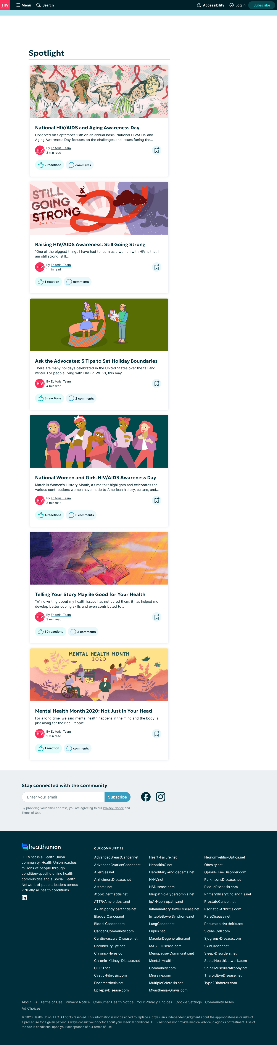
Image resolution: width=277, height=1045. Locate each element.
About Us (29, 1002)
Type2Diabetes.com (220, 983)
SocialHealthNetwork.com (225, 960)
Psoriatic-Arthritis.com (222, 909)
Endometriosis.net (109, 983)
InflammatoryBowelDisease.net (174, 909)
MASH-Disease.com (165, 946)
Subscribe (261, 5)
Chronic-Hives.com (110, 953)
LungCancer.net (162, 924)
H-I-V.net (156, 879)
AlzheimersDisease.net (112, 879)
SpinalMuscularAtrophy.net (226, 968)
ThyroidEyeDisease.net (223, 975)
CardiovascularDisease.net (116, 938)
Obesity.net (213, 865)
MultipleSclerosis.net (166, 983)
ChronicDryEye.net (109, 946)
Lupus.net (157, 931)
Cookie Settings (189, 1002)
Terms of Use (31, 812)
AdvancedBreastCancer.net (116, 857)
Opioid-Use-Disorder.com (225, 872)
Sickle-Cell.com (217, 931)
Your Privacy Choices (154, 1002)
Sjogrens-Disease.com (222, 938)
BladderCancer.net (109, 916)
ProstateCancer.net (220, 901)
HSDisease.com (162, 887)
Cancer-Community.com (114, 931)
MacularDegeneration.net (169, 938)
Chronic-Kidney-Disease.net (117, 960)
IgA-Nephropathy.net (166, 901)
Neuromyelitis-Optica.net (224, 857)
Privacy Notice (113, 808)
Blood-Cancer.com (109, 924)
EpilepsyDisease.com (111, 990)
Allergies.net (104, 872)
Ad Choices (31, 1008)
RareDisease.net (217, 916)
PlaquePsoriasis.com (221, 887)
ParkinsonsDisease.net (222, 879)
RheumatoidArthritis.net (223, 924)
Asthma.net (103, 887)
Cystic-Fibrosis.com (110, 975)
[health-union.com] (41, 848)
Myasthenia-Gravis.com (168, 990)
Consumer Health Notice (113, 1002)
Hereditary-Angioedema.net (172, 872)
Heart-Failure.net (163, 857)
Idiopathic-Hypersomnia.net (172, 894)
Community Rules (219, 1002)
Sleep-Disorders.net (220, 953)
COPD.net (102, 968)
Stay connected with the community (64, 785)
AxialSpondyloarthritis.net (115, 909)
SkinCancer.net (216, 946)
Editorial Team (61, 148)
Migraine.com (160, 975)
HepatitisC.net (160, 865)
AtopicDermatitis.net (111, 894)
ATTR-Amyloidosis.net (112, 901)
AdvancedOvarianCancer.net (117, 865)
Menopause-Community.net (171, 953)
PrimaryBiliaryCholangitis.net (227, 894)
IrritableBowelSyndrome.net (171, 916)
